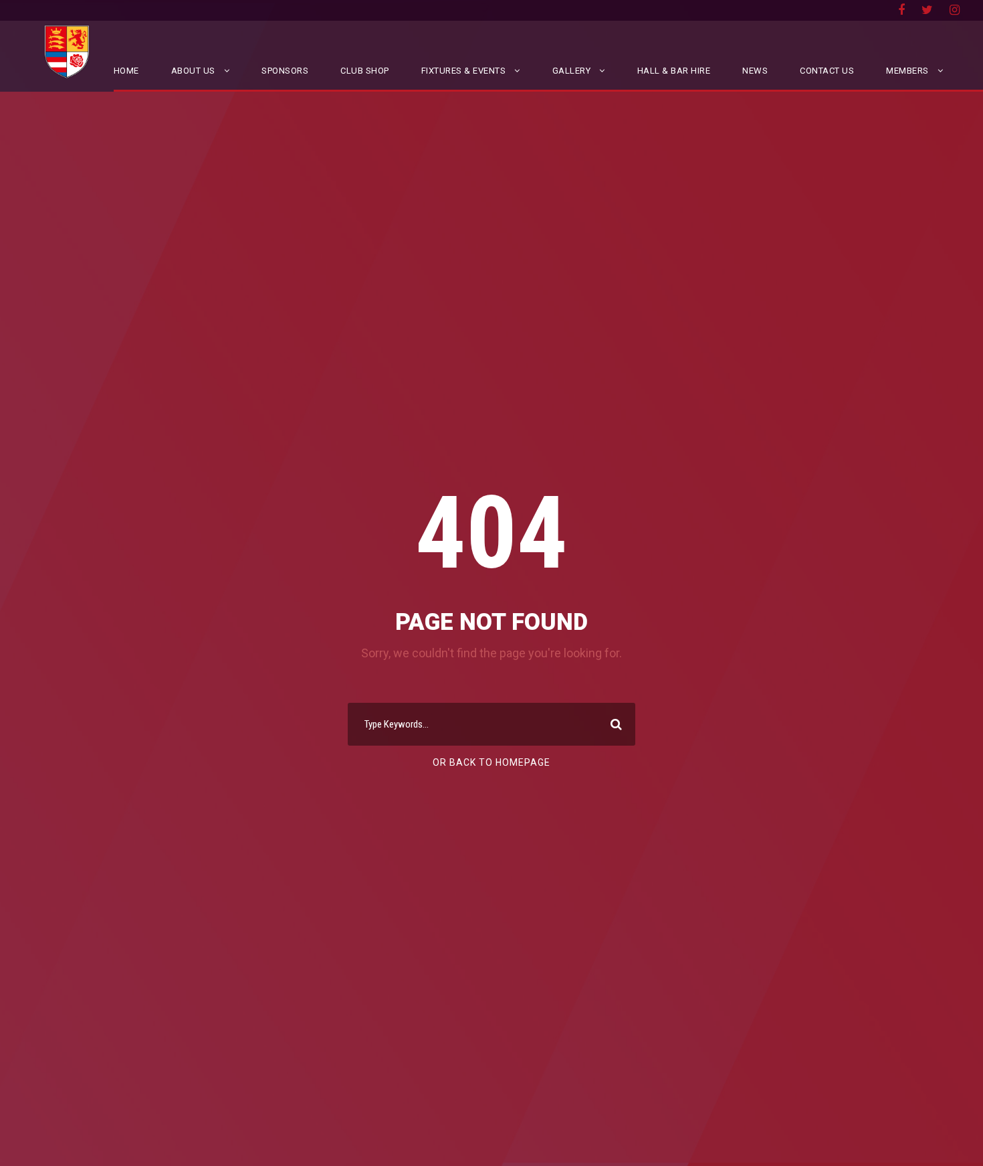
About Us (193, 71)
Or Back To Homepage (491, 762)
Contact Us (827, 71)
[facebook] (901, 10)
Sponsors (284, 71)
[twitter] (927, 10)
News (755, 71)
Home (126, 71)
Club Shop (364, 71)
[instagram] (955, 10)
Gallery (571, 71)
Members (907, 71)
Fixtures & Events (463, 71)
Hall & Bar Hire (674, 71)
